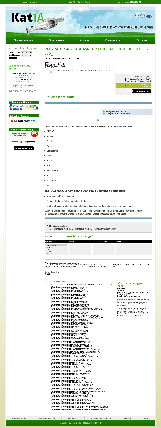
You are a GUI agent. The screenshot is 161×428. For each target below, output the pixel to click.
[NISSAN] (56, 253)
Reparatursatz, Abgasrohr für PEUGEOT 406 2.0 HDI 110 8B (69, 369)
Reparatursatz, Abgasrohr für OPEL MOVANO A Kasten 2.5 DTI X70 (71, 347)
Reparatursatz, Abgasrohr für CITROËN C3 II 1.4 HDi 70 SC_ (69, 293)
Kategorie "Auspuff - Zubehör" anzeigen (68, 58)
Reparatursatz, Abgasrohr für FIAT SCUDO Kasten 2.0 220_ (69, 333)
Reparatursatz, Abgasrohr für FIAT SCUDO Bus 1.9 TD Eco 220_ (70, 327)
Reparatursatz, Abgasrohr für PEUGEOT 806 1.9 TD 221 (68, 374)
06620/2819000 (135, 2)
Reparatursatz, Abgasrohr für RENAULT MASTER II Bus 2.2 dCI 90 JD (72, 398)
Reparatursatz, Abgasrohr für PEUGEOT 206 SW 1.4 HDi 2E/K (70, 359)
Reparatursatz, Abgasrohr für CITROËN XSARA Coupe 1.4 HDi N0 (71, 322)
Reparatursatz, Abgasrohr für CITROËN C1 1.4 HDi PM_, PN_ (69, 287)
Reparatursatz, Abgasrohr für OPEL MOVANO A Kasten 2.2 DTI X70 (71, 345)
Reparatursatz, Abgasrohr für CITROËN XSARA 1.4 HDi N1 (69, 319)
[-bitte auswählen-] (56, 245)
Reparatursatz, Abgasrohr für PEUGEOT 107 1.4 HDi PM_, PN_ (70, 355)
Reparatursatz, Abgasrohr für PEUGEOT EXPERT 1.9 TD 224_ (70, 380)
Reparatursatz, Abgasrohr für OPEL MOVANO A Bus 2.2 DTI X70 (70, 341)
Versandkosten (143, 79)
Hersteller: (48, 64)
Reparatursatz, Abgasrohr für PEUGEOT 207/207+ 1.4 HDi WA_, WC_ (72, 360)
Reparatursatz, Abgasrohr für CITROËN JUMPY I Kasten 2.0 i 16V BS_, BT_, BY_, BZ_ (77, 318)
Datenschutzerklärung (47, 418)
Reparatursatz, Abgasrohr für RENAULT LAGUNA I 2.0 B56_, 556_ (71, 394)
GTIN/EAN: (49, 66)
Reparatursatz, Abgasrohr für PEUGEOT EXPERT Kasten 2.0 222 (71, 385)
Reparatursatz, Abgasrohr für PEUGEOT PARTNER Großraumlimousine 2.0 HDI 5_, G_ (77, 389)
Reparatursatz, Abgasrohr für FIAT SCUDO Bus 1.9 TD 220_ (69, 326)
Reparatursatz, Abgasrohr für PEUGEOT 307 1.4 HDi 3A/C (68, 362)
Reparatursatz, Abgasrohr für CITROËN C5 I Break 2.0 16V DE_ (70, 302)
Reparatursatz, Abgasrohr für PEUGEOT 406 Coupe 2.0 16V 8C (70, 373)
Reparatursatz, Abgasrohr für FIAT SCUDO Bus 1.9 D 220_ (69, 325)
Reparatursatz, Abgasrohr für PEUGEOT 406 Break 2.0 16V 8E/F (70, 370)
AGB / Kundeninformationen (101, 418)
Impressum (127, 418)
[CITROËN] (56, 247)
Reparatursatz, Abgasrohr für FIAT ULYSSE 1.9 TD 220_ (68, 334)
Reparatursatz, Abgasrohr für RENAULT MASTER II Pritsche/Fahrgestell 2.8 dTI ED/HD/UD (78, 409)
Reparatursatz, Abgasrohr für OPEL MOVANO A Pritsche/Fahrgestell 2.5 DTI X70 (75, 351)
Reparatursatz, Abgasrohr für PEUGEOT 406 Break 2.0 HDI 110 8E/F (72, 371)
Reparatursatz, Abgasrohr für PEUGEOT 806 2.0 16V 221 (68, 376)
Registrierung (30, 142)
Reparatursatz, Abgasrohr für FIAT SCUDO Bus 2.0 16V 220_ (69, 329)
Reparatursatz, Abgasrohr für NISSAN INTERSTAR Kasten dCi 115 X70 (72, 340)
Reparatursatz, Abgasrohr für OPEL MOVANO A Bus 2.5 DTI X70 (70, 342)
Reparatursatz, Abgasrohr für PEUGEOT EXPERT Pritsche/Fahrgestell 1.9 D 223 (75, 387)
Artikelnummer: (51, 62)
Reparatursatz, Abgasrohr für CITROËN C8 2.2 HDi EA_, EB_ (69, 307)
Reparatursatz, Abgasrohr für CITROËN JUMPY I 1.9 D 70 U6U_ (70, 311)
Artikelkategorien (24, 40)
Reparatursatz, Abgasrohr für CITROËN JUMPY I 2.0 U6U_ (68, 313)
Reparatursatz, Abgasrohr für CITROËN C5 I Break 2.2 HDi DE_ (70, 305)
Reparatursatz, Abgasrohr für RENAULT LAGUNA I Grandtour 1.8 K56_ (72, 395)
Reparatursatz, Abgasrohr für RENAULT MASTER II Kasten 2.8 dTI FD (72, 405)
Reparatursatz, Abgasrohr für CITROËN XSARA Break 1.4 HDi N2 (71, 320)
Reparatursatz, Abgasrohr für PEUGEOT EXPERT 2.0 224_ (69, 381)
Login (21, 142)
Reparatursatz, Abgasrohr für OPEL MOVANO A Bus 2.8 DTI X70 (70, 344)
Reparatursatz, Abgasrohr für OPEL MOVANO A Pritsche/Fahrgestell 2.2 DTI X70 (75, 349)
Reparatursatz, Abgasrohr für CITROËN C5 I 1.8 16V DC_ (68, 296)
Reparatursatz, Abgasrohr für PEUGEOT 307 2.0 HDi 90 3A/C (69, 363)
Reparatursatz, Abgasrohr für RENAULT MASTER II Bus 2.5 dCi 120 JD (72, 399)
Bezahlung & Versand (19, 418)
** (149, 86)
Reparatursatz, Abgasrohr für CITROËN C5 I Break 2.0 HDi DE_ (70, 304)
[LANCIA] (56, 251)
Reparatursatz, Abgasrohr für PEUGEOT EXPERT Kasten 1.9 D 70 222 (72, 384)
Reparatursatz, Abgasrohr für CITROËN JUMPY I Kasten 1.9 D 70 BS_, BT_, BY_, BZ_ (77, 315)
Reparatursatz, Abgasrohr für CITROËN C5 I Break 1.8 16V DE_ (70, 301)
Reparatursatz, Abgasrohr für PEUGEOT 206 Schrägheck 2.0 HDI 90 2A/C (73, 358)
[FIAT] (56, 249)
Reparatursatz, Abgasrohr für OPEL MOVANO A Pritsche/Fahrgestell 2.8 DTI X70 (75, 352)
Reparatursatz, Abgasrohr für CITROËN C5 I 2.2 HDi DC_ (68, 300)
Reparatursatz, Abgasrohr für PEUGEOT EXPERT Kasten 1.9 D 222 (71, 383)
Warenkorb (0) (114, 40)
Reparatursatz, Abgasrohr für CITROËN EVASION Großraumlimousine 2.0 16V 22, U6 (77, 309)
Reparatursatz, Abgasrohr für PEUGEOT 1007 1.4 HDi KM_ (69, 354)
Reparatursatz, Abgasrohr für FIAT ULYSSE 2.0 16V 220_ (68, 336)
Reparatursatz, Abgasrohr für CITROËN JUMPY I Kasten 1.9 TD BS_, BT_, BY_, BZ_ (76, 316)
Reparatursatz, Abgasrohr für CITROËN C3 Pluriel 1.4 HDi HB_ (70, 294)
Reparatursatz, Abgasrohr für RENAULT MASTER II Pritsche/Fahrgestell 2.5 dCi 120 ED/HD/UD (79, 407)
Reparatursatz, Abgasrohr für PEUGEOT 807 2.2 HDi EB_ (68, 377)
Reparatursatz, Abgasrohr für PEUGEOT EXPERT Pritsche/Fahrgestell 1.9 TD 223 (76, 388)
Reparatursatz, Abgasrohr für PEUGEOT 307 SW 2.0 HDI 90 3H (70, 366)
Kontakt (143, 40)
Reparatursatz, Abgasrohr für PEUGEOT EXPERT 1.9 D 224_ (69, 378)
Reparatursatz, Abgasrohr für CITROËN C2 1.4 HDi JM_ (68, 289)
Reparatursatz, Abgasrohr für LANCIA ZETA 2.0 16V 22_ (68, 337)
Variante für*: (50, 68)
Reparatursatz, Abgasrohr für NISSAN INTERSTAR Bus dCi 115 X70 (71, 338)
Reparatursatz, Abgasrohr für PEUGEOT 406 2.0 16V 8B (68, 367)
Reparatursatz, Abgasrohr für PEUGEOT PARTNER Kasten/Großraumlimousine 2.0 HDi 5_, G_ (79, 391)
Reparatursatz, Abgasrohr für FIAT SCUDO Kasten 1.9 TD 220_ (70, 331)
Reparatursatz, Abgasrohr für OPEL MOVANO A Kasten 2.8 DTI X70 (71, 348)
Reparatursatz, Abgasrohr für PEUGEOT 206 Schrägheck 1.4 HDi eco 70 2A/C (75, 356)
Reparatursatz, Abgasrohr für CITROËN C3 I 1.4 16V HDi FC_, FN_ (71, 290)
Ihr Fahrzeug (57, 40)
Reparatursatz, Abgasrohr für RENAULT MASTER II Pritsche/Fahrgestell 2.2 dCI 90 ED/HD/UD (79, 406)
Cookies (146, 418)
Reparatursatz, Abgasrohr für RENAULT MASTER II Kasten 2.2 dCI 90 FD (73, 402)
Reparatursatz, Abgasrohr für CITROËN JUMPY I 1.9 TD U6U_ (69, 312)
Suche (85, 40)
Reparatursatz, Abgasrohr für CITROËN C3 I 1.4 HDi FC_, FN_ (69, 291)
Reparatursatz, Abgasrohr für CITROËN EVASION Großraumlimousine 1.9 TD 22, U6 (76, 308)
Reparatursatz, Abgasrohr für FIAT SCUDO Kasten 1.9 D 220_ (69, 330)
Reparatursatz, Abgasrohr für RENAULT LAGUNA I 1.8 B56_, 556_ (71, 392)
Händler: (15, 142)
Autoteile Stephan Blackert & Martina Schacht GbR (81, 423)
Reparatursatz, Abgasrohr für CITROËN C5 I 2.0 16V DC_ (68, 297)
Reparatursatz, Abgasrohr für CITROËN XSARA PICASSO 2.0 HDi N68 (72, 323)
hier (133, 312)
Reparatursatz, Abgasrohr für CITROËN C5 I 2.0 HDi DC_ (68, 298)
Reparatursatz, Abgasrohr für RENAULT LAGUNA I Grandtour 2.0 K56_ (72, 396)
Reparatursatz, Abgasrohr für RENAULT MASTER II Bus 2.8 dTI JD (71, 401)
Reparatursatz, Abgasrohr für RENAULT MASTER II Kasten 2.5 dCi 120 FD (73, 403)
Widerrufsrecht (73, 418)
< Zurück (48, 58)
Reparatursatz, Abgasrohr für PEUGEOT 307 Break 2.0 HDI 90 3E (71, 365)
